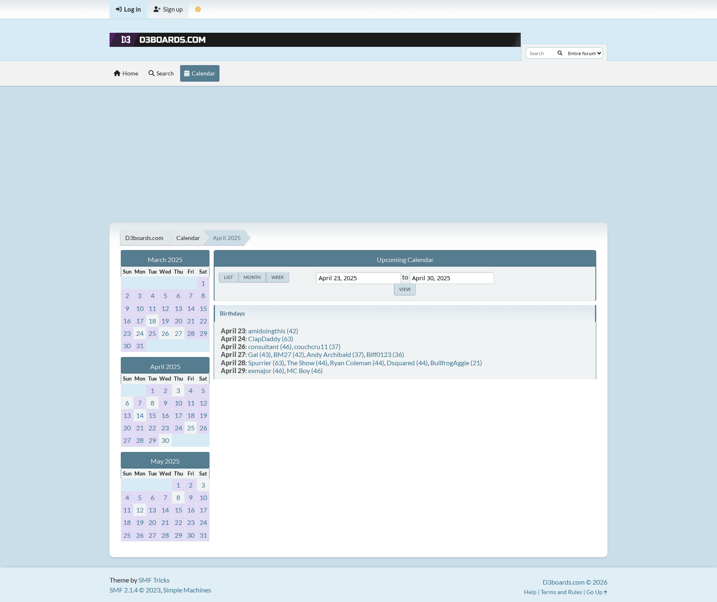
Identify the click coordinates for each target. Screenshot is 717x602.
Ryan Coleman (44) (357, 363)
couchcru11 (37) (317, 346)
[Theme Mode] (198, 9)
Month (252, 277)
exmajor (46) (266, 370)
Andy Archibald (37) (335, 354)
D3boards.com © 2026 (575, 582)
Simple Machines (187, 590)
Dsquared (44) (407, 363)
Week (277, 277)
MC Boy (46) (305, 370)
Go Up (595, 591)
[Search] (560, 53)
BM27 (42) (288, 354)
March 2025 (165, 259)
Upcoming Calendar (405, 259)
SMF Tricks (154, 580)
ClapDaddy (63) (270, 338)
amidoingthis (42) (273, 331)
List (228, 277)
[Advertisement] (358, 154)
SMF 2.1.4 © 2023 (135, 590)
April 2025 (165, 366)
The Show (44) (307, 363)
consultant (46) (270, 346)
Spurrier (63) (266, 363)
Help (530, 591)
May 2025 (165, 461)
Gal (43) (259, 354)
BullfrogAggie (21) (456, 363)
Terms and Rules (561, 591)
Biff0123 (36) (385, 354)
